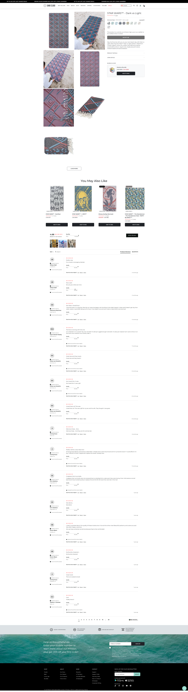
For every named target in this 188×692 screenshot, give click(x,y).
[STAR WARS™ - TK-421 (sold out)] (135, 23)
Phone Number (113, 641)
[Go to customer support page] (137, 5)
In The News (79, 674)
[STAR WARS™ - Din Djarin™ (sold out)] (116, 23)
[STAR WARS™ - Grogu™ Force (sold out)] (131, 23)
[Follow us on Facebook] (119, 685)
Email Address (118, 671)
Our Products (63, 676)
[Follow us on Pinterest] (130, 685)
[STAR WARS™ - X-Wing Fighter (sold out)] (124, 23)
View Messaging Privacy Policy (128, 654)
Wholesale (94, 681)
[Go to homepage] (49, 5)
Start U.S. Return (96, 678)
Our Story (62, 672)
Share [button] (84, 272)
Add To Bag (126, 73)
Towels (46, 672)
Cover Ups (46, 676)
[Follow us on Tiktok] (115, 685)
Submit (137, 674)
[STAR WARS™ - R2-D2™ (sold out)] (112, 23)
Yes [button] (78, 272)
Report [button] (81, 272)
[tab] (125, 252)
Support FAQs (95, 674)
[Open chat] (184, 688)
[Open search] (134, 5)
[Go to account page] (140, 5)
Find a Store (63, 678)
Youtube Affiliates (80, 676)
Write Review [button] (132, 235)
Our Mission (63, 674)
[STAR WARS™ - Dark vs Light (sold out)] (120, 23)
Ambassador (79, 678)
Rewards (78, 672)
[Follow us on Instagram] (123, 685)
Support (94, 672)
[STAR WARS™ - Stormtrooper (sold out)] (139, 23)
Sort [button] (51, 251)
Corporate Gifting (96, 683)
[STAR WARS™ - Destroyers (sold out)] (108, 27)
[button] (54, 244)
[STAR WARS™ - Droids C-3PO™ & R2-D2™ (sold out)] (127, 23)
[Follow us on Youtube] (126, 685)
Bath (45, 674)
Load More (74, 168)
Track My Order (96, 676)
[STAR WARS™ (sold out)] (108, 23)
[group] (57, 234)
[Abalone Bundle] (112, 71)
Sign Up (138, 643)
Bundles (46, 678)
